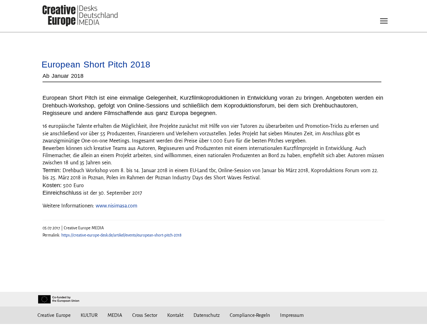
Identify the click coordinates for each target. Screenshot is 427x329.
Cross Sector (144, 315)
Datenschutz (206, 315)
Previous (53, 84)
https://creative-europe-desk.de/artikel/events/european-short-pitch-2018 (121, 235)
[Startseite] (80, 16)
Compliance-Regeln (250, 315)
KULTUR (89, 315)
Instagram (332, 315)
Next (373, 84)
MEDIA (115, 315)
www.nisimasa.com (116, 206)
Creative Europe (54, 315)
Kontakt (175, 315)
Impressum (292, 315)
